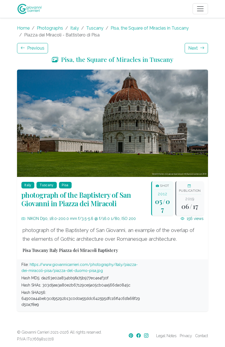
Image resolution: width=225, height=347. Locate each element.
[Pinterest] (131, 335)
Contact (201, 336)
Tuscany (94, 28)
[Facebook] (139, 335)
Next (193, 48)
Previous (35, 48)
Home (23, 28)
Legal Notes (166, 336)
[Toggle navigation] (200, 8)
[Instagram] (147, 335)
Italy (74, 28)
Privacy (186, 336)
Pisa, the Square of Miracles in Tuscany (150, 28)
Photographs (50, 28)
